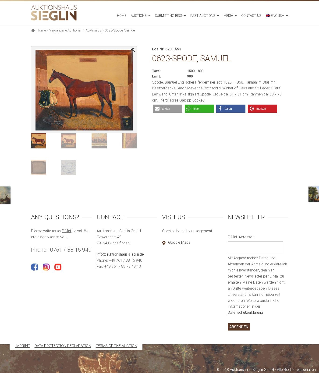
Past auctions (202, 16)
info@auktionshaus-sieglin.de (120, 254)
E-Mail (66, 231)
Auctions (139, 16)
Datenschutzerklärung (245, 312)
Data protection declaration (63, 346)
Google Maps (179, 242)
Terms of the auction (116, 346)
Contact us (251, 16)
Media (228, 16)
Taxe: (156, 71)
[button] (167, 109)
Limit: (156, 76)
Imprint (22, 346)
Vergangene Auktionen (65, 30)
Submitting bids (168, 16)
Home (121, 16)
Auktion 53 (93, 30)
